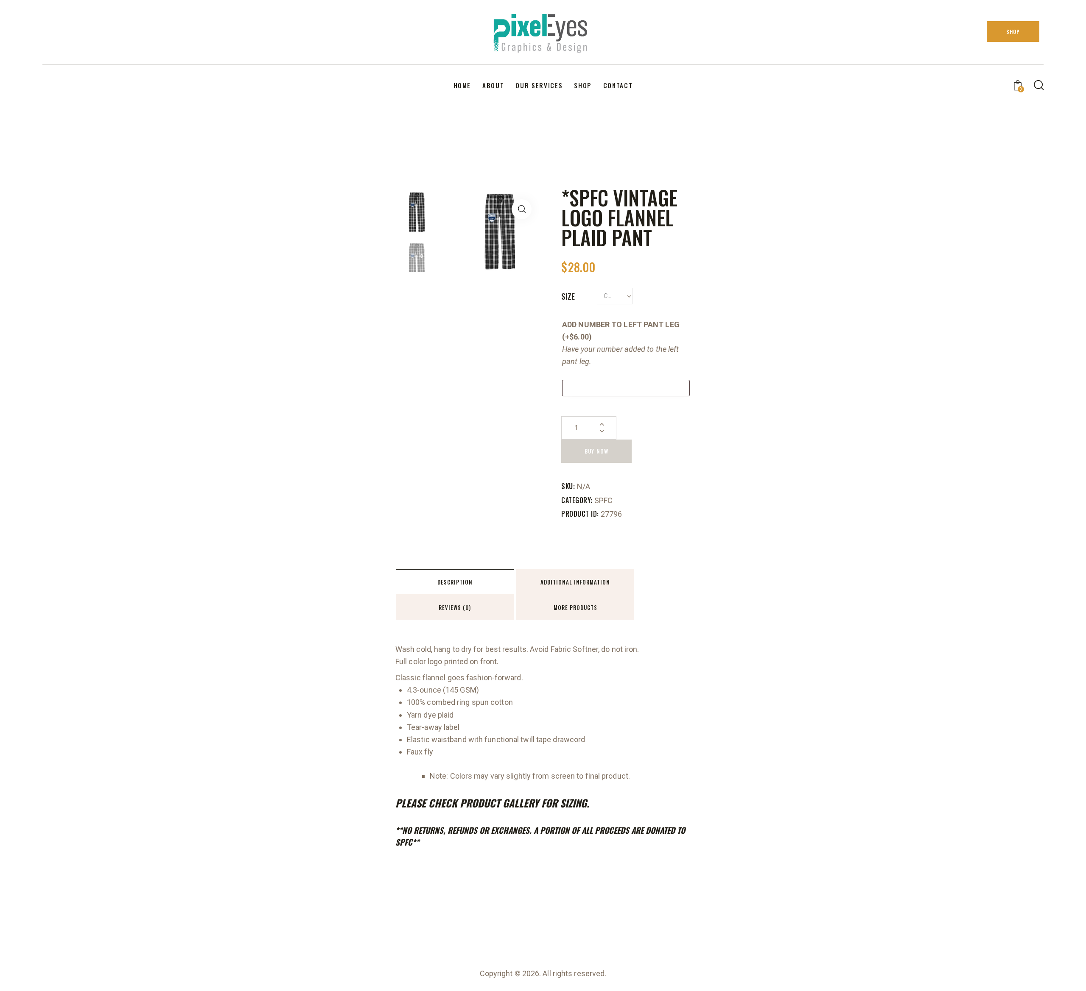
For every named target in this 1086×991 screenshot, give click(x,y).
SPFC (603, 500)
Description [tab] (455, 582)
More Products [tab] (575, 607)
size (568, 296)
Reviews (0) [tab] (455, 607)
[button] (522, 209)
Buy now (596, 451)
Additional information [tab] (575, 582)
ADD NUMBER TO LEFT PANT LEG (621, 330)
